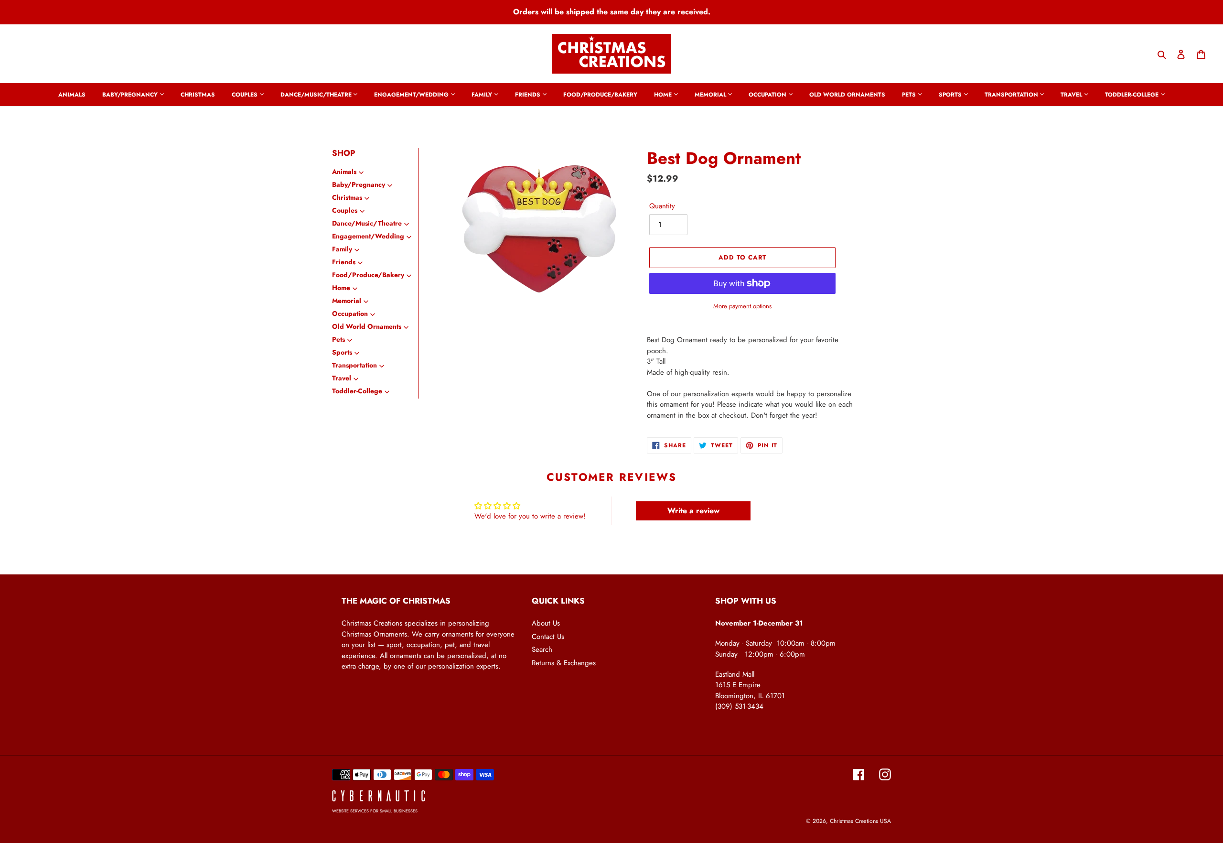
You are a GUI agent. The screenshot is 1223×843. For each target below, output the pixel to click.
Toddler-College (357, 391)
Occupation (350, 313)
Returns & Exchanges (564, 663)
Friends (343, 262)
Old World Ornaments (366, 326)
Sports (342, 352)
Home (341, 287)
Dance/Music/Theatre (367, 223)
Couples (344, 210)
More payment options (742, 306)
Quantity (662, 206)
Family (342, 249)
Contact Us (548, 636)
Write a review (693, 510)
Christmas (347, 197)
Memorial (346, 300)
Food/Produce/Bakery (368, 275)
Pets (338, 339)
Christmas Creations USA (860, 821)
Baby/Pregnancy (358, 184)
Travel (341, 378)
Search (542, 649)
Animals (344, 171)
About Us (546, 623)
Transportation (354, 365)
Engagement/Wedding (368, 236)
